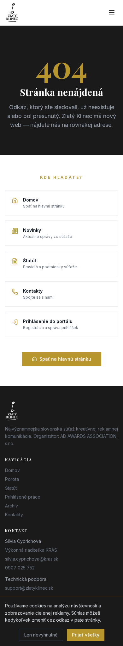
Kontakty (14, 514)
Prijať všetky (85, 634)
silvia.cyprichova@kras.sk (31, 559)
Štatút (11, 488)
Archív (11, 505)
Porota (12, 479)
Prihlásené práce (22, 497)
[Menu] (111, 12)
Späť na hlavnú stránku (65, 359)
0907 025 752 (20, 567)
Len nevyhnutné (41, 634)
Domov (12, 470)
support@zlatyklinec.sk (29, 588)
